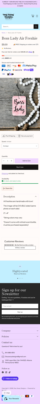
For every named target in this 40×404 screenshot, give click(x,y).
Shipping (5, 173)
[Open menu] (37, 16)
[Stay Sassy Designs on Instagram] (6, 372)
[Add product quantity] (11, 160)
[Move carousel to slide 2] (19, 278)
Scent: (6, 142)
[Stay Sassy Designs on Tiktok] (9, 372)
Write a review (20, 248)
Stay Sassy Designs (20, 388)
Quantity (5, 156)
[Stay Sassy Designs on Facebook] (2, 372)
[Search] (36, 26)
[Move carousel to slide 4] (22, 278)
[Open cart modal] (33, 16)
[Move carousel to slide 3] (20, 278)
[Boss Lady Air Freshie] (20, 104)
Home (3, 33)
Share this (8, 188)
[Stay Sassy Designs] (9, 16)
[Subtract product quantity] (4, 160)
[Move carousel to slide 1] (17, 278)
